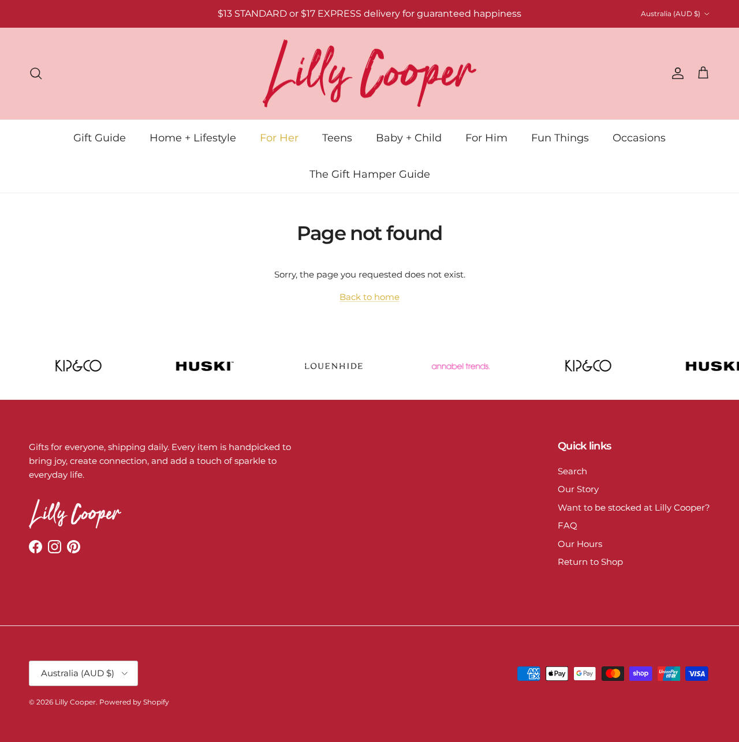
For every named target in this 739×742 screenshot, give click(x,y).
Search (572, 471)
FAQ (567, 525)
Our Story (578, 489)
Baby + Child (409, 137)
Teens (337, 137)
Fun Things (560, 137)
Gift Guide (99, 137)
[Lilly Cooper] (369, 73)
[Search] (36, 73)
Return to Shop (590, 561)
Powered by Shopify (134, 702)
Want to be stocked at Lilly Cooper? (634, 507)
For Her (279, 137)
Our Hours (580, 543)
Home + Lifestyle (193, 137)
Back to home (369, 296)
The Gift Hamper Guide (369, 173)
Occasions (639, 137)
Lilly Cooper (75, 702)
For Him (486, 137)
